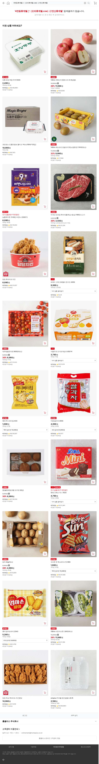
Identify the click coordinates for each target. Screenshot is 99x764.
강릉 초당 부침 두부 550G (11, 80)
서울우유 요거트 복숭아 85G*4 (61, 351)
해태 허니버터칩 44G (9, 421)
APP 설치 (74, 715)
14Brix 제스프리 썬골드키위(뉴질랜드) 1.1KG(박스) (68, 147)
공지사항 (11, 738)
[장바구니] (95, 3)
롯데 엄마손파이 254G (10, 631)
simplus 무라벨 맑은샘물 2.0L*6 (62, 698)
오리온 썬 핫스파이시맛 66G (61, 562)
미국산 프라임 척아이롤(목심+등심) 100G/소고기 (68, 215)
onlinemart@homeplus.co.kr (31, 724)
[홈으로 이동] (8, 3)
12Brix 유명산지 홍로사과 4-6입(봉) (63, 80)
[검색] (89, 3)
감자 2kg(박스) (7, 562)
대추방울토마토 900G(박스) (12, 351)
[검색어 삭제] (85, 3)
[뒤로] (4, 3)
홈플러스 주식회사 (10, 712)
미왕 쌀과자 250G (57, 421)
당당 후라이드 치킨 (9, 279)
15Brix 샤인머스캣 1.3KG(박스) (61, 631)
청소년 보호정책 (84, 738)
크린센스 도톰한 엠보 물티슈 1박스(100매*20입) (19, 144)
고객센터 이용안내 (10, 720)
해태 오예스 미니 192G (59, 493)
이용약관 (32, 738)
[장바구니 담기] (45, 72)
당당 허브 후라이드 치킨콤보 (12, 698)
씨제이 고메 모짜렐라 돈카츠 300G (63, 282)
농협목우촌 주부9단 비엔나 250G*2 (15, 217)
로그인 (24, 715)
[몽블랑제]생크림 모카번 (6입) (13, 490)
